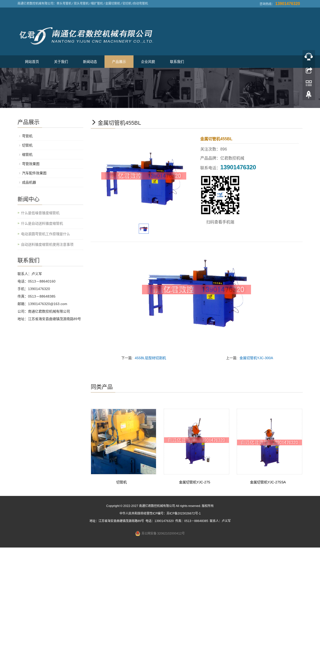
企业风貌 (148, 62)
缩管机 (27, 155)
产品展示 (119, 62)
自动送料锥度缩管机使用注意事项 (47, 244)
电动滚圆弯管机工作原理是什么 (45, 234)
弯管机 (27, 136)
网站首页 (32, 62)
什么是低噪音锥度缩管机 (40, 213)
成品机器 (29, 182)
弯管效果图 (31, 164)
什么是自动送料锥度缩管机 (42, 223)
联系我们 (177, 62)
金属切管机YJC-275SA (268, 482)
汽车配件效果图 (34, 173)
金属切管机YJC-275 (194, 482)
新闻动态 (90, 62)
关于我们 (61, 62)
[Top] (308, 96)
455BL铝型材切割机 (150, 358)
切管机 (121, 482)
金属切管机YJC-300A (256, 358)
